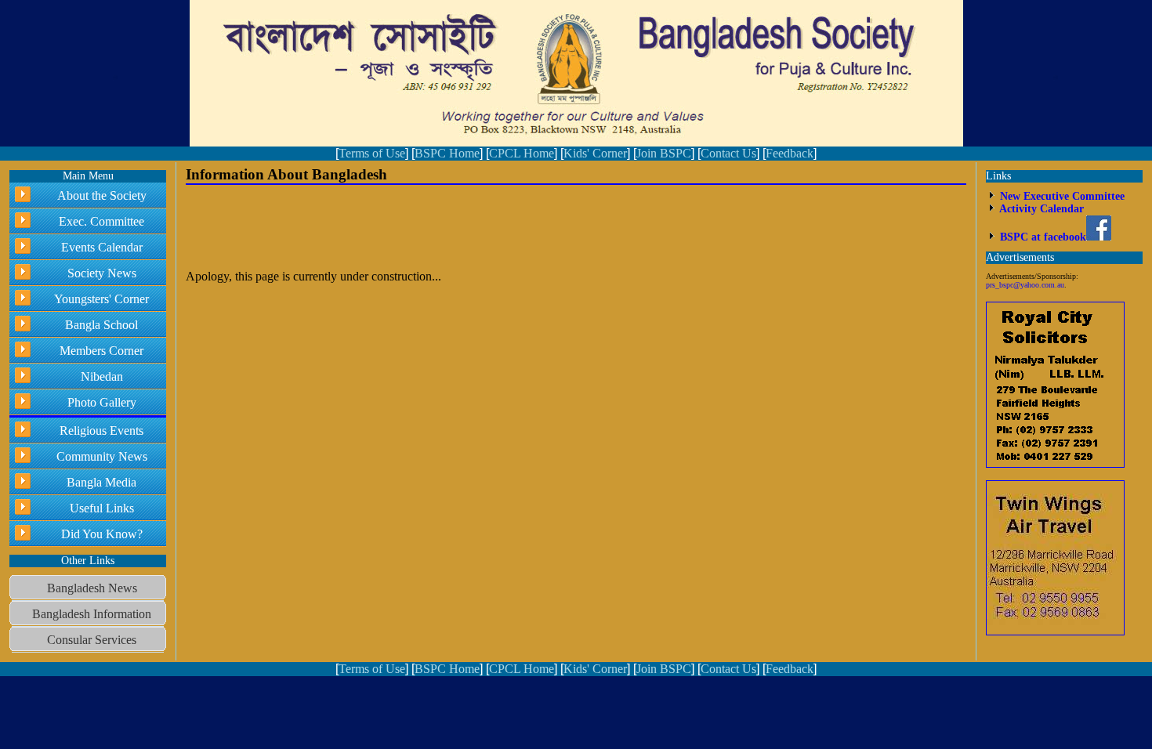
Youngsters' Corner (101, 299)
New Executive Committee (1061, 196)
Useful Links (102, 508)
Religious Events (101, 430)
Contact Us (728, 153)
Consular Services (91, 639)
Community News (101, 456)
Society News (101, 273)
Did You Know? (102, 534)
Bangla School (101, 324)
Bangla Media (101, 482)
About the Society (102, 195)
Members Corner (101, 350)
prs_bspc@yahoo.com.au (1025, 284)
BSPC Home (447, 153)
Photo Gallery (101, 402)
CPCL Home (521, 153)
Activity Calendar (1040, 209)
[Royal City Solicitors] (1055, 464)
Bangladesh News (92, 588)
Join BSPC (663, 153)
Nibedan (102, 376)
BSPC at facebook (1041, 237)
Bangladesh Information (91, 614)
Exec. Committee (101, 221)
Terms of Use (372, 153)
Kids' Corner (595, 153)
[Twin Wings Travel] (1055, 632)
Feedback (789, 153)
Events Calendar (102, 247)
